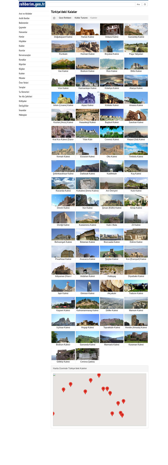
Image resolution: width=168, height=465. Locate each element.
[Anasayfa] (54, 18)
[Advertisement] (34, 160)
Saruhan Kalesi (136, 122)
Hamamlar (23, 32)
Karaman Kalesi (136, 344)
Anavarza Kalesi (87, 259)
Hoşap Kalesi (87, 327)
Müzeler (22, 78)
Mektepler (23, 114)
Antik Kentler (24, 18)
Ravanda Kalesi (63, 191)
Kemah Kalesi (63, 156)
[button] (122, 415)
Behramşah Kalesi (63, 242)
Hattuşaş (112, 276)
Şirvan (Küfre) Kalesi (111, 208)
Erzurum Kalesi (87, 156)
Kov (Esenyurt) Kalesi (136, 259)
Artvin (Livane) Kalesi (63, 105)
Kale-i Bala (112, 225)
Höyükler (22, 41)
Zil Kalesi (136, 225)
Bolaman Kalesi (87, 242)
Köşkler (22, 68)
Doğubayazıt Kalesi (63, 37)
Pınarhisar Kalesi (63, 259)
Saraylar (22, 87)
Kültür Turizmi (81, 18)
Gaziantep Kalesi (136, 37)
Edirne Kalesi (136, 242)
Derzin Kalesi (63, 208)
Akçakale (111, 293)
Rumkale (63, 54)
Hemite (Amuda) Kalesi (136, 327)
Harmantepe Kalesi (87, 88)
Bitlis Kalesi (136, 71)
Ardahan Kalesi (87, 276)
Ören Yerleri (23, 82)
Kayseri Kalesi (63, 310)
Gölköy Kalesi (63, 362)
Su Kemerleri (24, 91)
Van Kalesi (63, 71)
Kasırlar (22, 50)
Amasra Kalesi (136, 105)
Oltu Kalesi (112, 156)
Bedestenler (23, 22)
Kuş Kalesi (136, 174)
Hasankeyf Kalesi (87, 122)
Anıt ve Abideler (25, 13)
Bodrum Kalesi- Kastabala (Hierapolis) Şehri (63, 345)
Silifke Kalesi (112, 310)
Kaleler (22, 45)
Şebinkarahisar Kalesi (63, 174)
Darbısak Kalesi (87, 174)
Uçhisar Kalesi (63, 327)
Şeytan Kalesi (111, 259)
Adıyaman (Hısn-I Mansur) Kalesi (63, 276)
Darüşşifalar (23, 105)
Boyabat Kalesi (112, 54)
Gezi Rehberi (65, 18)
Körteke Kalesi (112, 105)
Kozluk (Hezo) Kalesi (63, 122)
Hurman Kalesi (87, 54)
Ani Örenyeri (112, 191)
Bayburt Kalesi (112, 122)
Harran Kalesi (87, 37)
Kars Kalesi (136, 191)
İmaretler (22, 110)
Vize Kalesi (63, 88)
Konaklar (22, 59)
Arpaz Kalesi (87, 105)
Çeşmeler (22, 27)
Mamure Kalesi (136, 310)
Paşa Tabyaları (136, 54)
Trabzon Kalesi (136, 293)
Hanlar (21, 36)
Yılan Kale (87, 139)
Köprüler (22, 64)
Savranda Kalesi (87, 344)
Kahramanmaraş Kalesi (87, 310)
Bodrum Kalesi (87, 71)
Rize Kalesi (111, 71)
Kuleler (22, 73)
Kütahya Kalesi (112, 88)
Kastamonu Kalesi (87, 225)
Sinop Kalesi (136, 208)
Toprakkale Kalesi (111, 327)
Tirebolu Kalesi (136, 156)
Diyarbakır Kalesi (136, 276)
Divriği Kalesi (63, 225)
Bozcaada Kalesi (112, 242)
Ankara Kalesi (111, 37)
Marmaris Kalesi (111, 344)
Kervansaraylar (25, 55)
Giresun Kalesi (87, 293)
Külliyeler (23, 101)
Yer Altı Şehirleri (25, 96)
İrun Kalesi (88, 208)
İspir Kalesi (63, 293)
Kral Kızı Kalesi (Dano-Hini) (63, 140)
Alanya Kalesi (136, 88)
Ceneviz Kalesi (112, 139)
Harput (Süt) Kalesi (136, 139)
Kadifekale (112, 174)
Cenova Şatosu (87, 362)
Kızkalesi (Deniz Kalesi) (87, 191)
